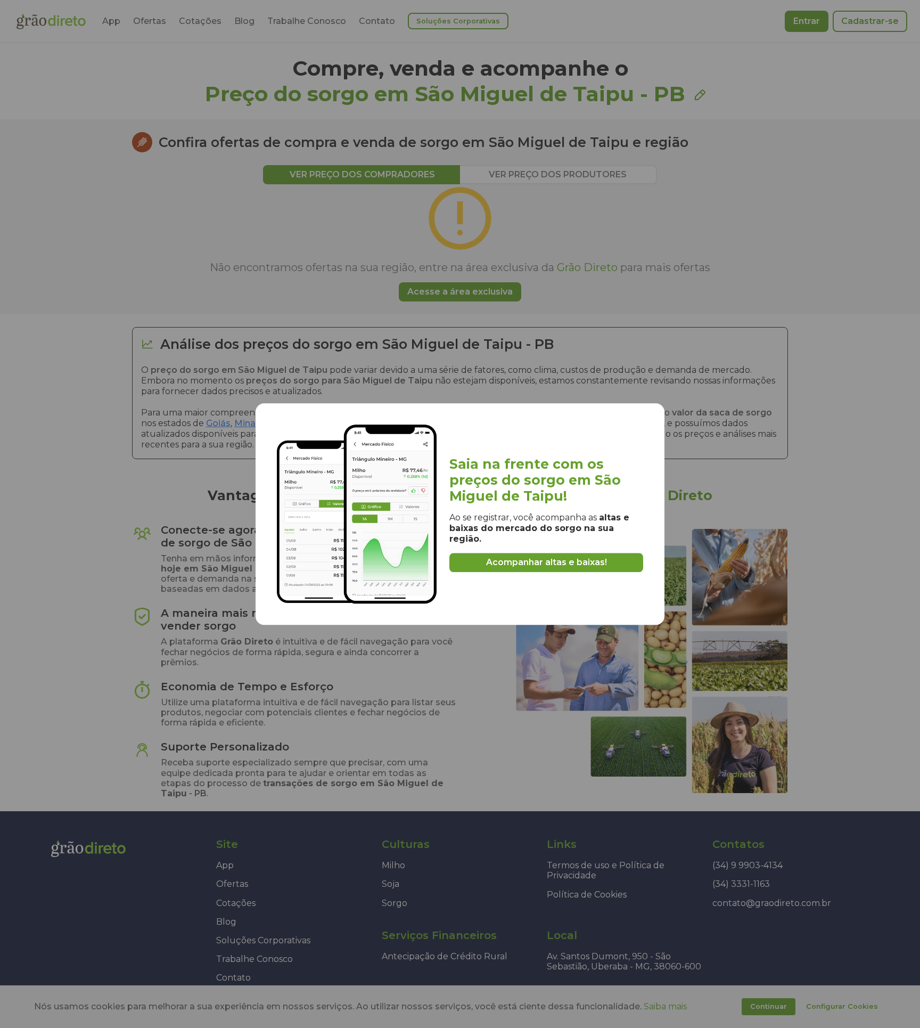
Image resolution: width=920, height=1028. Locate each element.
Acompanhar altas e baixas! (546, 562)
